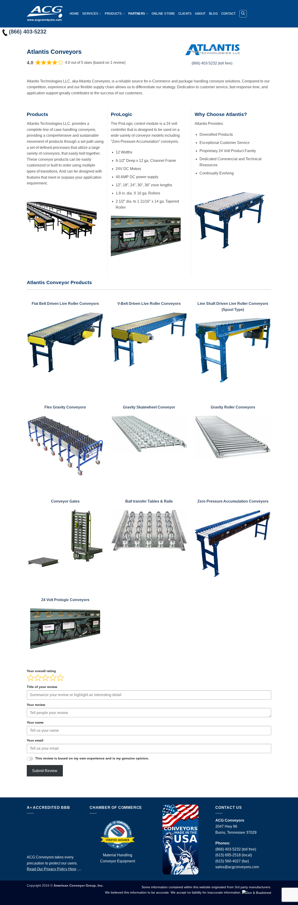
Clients (185, 13)
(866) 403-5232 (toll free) (212, 63)
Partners (136, 13)
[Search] (243, 13)
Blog (213, 13)
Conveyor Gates (65, 501)
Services (90, 13)
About (200, 13)
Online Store (163, 13)
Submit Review (44, 771)
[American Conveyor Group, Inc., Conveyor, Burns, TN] (54, 832)
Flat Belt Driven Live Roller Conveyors (65, 304)
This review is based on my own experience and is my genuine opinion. (92, 758)
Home (74, 13)
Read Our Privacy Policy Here (51, 869)
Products (113, 13)
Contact (228, 13)
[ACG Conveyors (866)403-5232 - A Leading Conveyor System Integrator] (45, 14)
